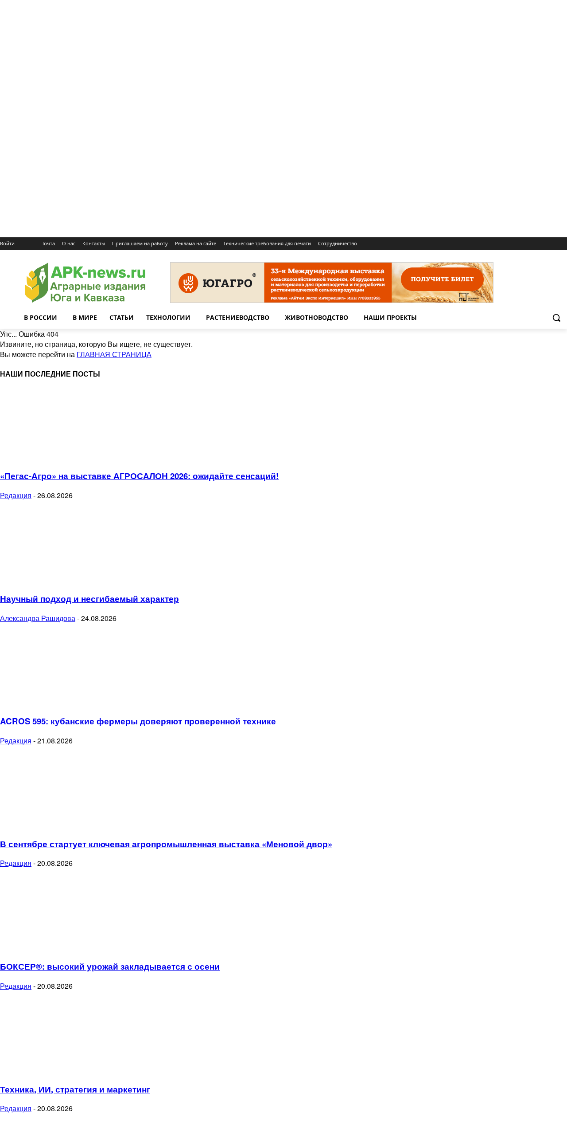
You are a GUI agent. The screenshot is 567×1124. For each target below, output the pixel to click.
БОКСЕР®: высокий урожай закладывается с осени (110, 966)
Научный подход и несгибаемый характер (89, 599)
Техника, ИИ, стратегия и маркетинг (75, 1089)
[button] (556, 317)
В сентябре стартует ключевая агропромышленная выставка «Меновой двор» (166, 844)
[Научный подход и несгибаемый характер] (72, 579)
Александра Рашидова (37, 618)
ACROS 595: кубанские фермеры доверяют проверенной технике (138, 721)
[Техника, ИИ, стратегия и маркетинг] (72, 1070)
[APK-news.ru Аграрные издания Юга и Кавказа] (85, 283)
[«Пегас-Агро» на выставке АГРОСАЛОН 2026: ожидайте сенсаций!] (72, 457)
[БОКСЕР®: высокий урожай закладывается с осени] (72, 947)
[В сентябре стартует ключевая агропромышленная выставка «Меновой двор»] (72, 824)
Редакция (15, 495)
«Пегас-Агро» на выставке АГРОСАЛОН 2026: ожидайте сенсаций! (139, 476)
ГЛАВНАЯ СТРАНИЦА (114, 354)
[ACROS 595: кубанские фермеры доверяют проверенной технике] (72, 702)
